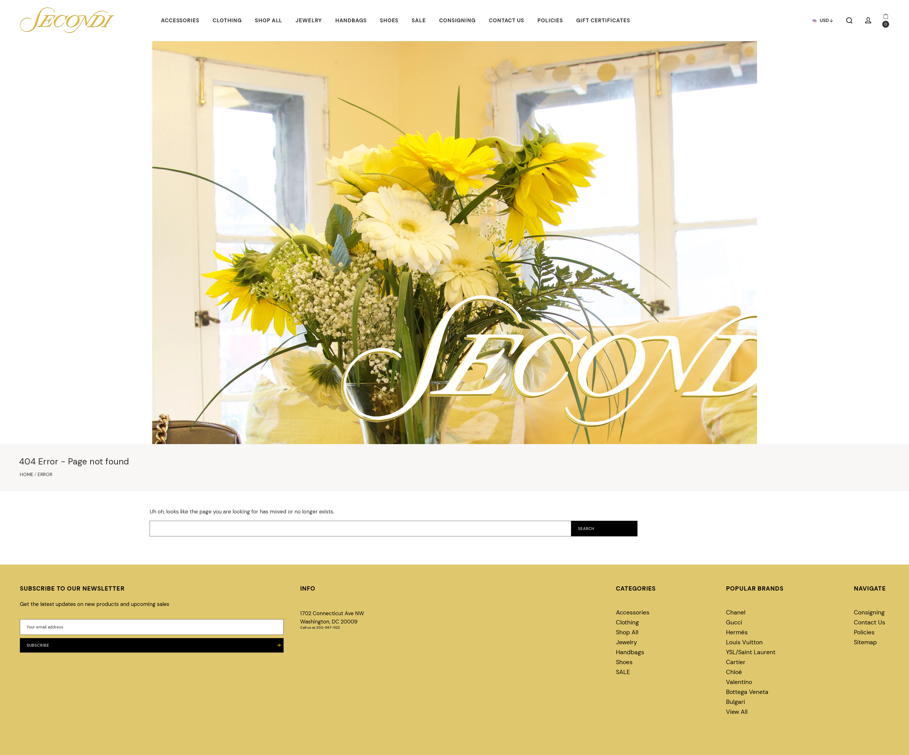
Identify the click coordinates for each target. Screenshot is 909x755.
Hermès (737, 632)
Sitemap (865, 642)
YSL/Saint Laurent (750, 652)
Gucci (734, 622)
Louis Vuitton (744, 642)
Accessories (180, 20)
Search (586, 528)
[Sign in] (868, 20)
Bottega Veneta (747, 692)
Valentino (739, 682)
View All (737, 712)
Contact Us (506, 20)
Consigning (457, 20)
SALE (419, 20)
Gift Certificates (603, 20)
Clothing (227, 20)
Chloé (734, 672)
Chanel (735, 612)
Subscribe (38, 645)
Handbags (351, 20)
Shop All (268, 20)
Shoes (389, 20)
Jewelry (308, 20)
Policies (550, 20)
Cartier (735, 662)
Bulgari (735, 702)
